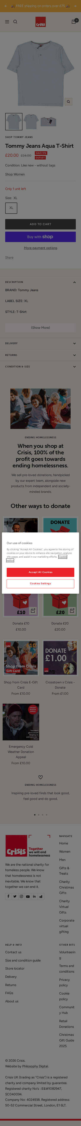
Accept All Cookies (40, 572)
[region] (40, 563)
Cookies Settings (40, 583)
